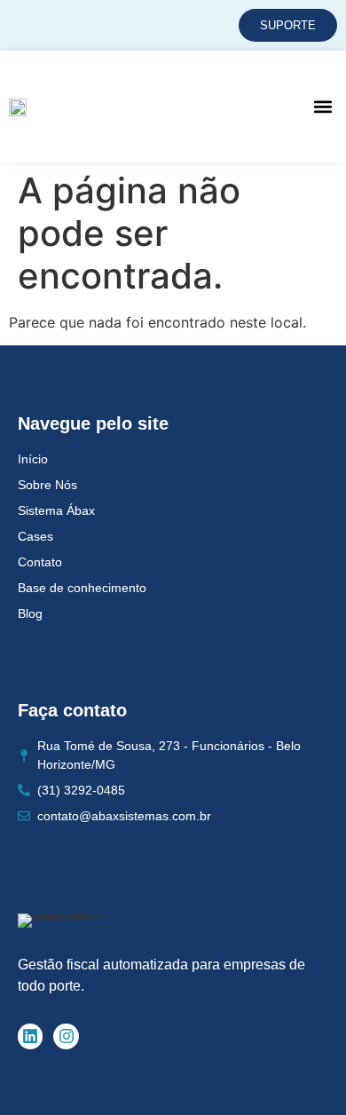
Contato (40, 562)
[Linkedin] (30, 1036)
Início (33, 459)
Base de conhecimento (82, 588)
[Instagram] (66, 1036)
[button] (322, 106)
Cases (35, 536)
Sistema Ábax (56, 510)
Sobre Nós (47, 485)
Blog (30, 613)
